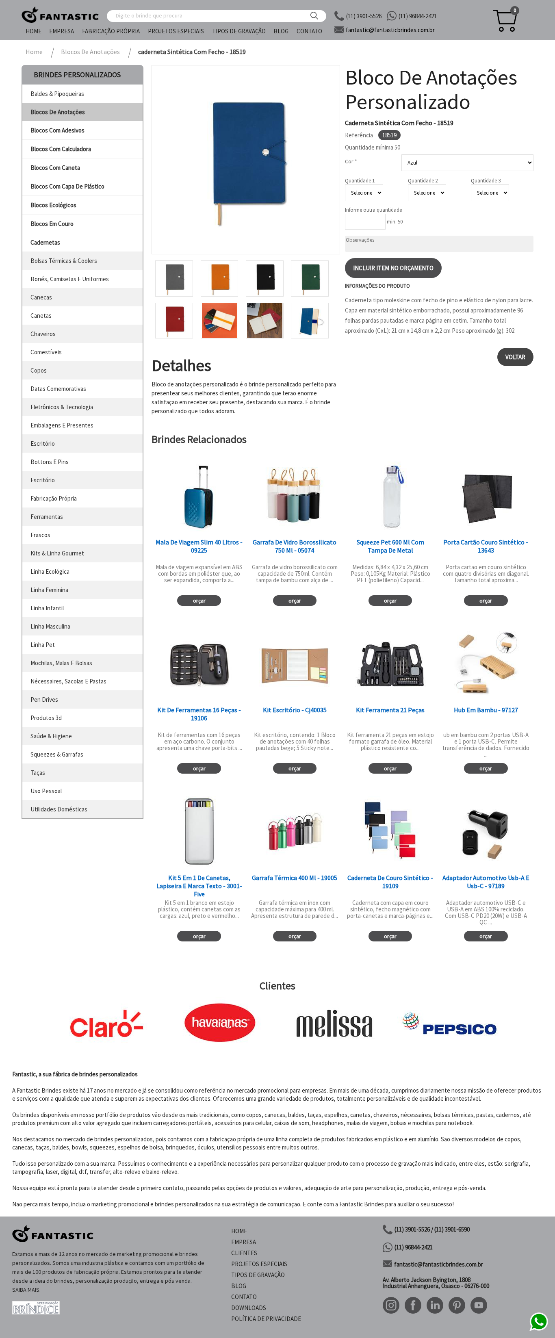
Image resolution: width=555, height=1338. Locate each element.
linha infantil (47, 608)
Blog (280, 31)
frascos (40, 535)
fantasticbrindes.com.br (390, 30)
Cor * (351, 161)
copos (38, 370)
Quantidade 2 (423, 180)
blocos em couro (52, 224)
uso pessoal (46, 791)
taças (37, 772)
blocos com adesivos (57, 130)
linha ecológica (49, 571)
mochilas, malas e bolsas (61, 663)
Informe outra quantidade (373, 210)
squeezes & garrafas (56, 754)
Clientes (244, 1253)
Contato (309, 31)
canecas (41, 297)
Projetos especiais (176, 31)
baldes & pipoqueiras (57, 94)
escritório (42, 443)
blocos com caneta (55, 167)
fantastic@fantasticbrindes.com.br (438, 1264)
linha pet (42, 644)
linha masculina (50, 626)
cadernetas (45, 242)
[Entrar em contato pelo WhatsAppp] (539, 1330)
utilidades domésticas (58, 809)
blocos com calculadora (60, 149)
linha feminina (49, 590)
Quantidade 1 (360, 180)
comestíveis (46, 352)
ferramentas (46, 516)
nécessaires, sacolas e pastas (68, 681)
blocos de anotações (57, 112)
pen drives (44, 699)
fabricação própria (53, 498)
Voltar (515, 357)
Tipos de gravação (239, 31)
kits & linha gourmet (57, 553)
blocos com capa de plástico (67, 186)
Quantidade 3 (486, 180)
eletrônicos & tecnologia (61, 407)
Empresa (61, 31)
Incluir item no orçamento (393, 268)
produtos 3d (46, 718)
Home (33, 31)
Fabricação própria (111, 31)
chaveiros (43, 334)
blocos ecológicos (53, 205)
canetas (41, 315)
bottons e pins (49, 462)
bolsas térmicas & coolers (63, 261)
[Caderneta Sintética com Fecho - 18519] (246, 159)
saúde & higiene (51, 736)
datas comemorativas (58, 389)
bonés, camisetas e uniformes (69, 279)
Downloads (248, 1308)
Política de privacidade (266, 1319)
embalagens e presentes (61, 425)
